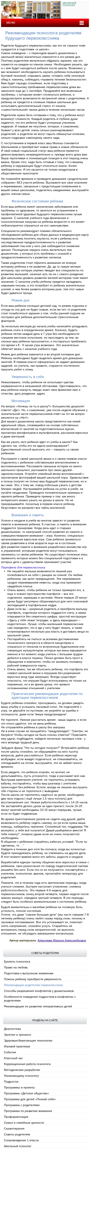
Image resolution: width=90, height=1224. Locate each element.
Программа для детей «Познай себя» (30, 1099)
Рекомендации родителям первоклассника (33, 985)
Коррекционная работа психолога (27, 1064)
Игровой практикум (17, 1046)
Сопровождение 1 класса (21, 1140)
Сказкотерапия (14, 1128)
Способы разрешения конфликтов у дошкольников (39, 990)
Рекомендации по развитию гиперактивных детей (38, 1006)
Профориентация (16, 1116)
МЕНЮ (10, 22)
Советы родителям (17, 1134)
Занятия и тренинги (17, 1034)
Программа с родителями (22, 1105)
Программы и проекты (19, 1087)
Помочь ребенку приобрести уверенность (32, 979)
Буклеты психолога (17, 961)
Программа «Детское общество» (26, 1093)
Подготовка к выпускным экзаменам (28, 973)
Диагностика (12, 1028)
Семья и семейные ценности (24, 1122)
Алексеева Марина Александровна (61, 940)
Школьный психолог (17, 1146)
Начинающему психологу (21, 1075)
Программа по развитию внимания (28, 1111)
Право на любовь (16, 967)
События (10, 1052)
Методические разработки (22, 1069)
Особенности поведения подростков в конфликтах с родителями (40, 998)
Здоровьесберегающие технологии (28, 1040)
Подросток (11, 1081)
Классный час (13, 1058)
